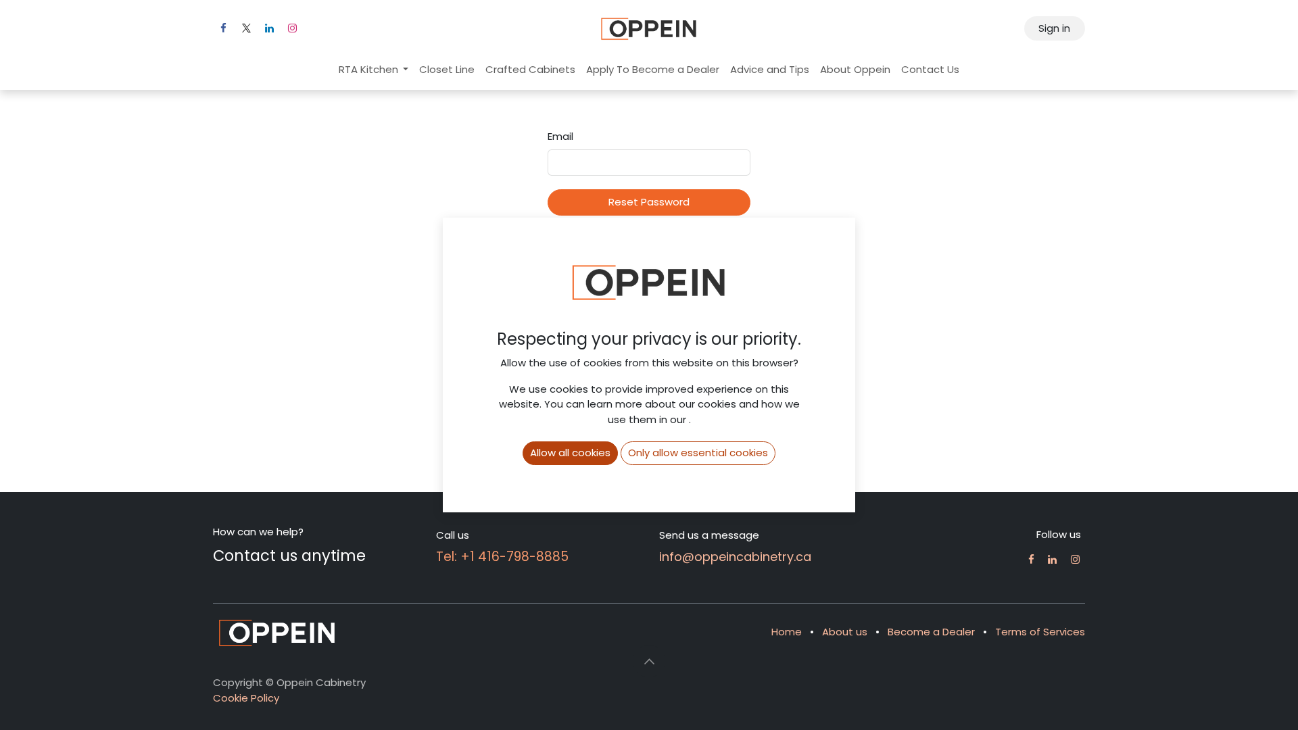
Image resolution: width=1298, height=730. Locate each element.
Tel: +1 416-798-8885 (502, 557)
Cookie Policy (246, 698)
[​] (1031, 559)
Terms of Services (1040, 632)
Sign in (1054, 28)
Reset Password (649, 202)
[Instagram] (292, 28)
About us (844, 632)
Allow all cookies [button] (570, 452)
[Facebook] (223, 28)
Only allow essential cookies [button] (698, 452)
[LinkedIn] (269, 28)
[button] (649, 661)
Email (560, 136)
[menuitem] (373, 70)
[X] (246, 28)
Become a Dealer (931, 632)
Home (786, 632)
